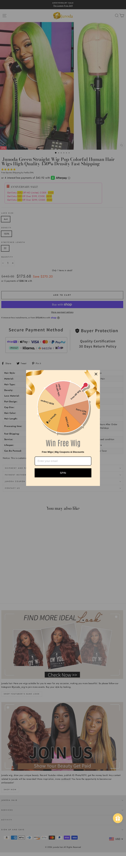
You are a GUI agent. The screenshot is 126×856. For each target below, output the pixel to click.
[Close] (96, 374)
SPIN (63, 472)
